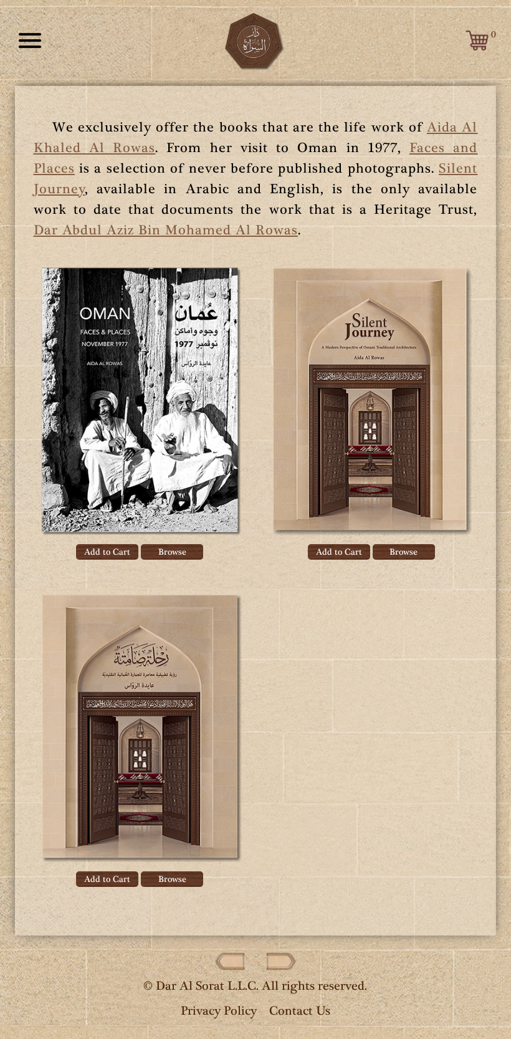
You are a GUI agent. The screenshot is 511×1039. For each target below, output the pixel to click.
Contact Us (299, 1010)
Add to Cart (107, 552)
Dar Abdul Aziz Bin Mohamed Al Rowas (166, 230)
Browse (172, 552)
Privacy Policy (219, 1010)
